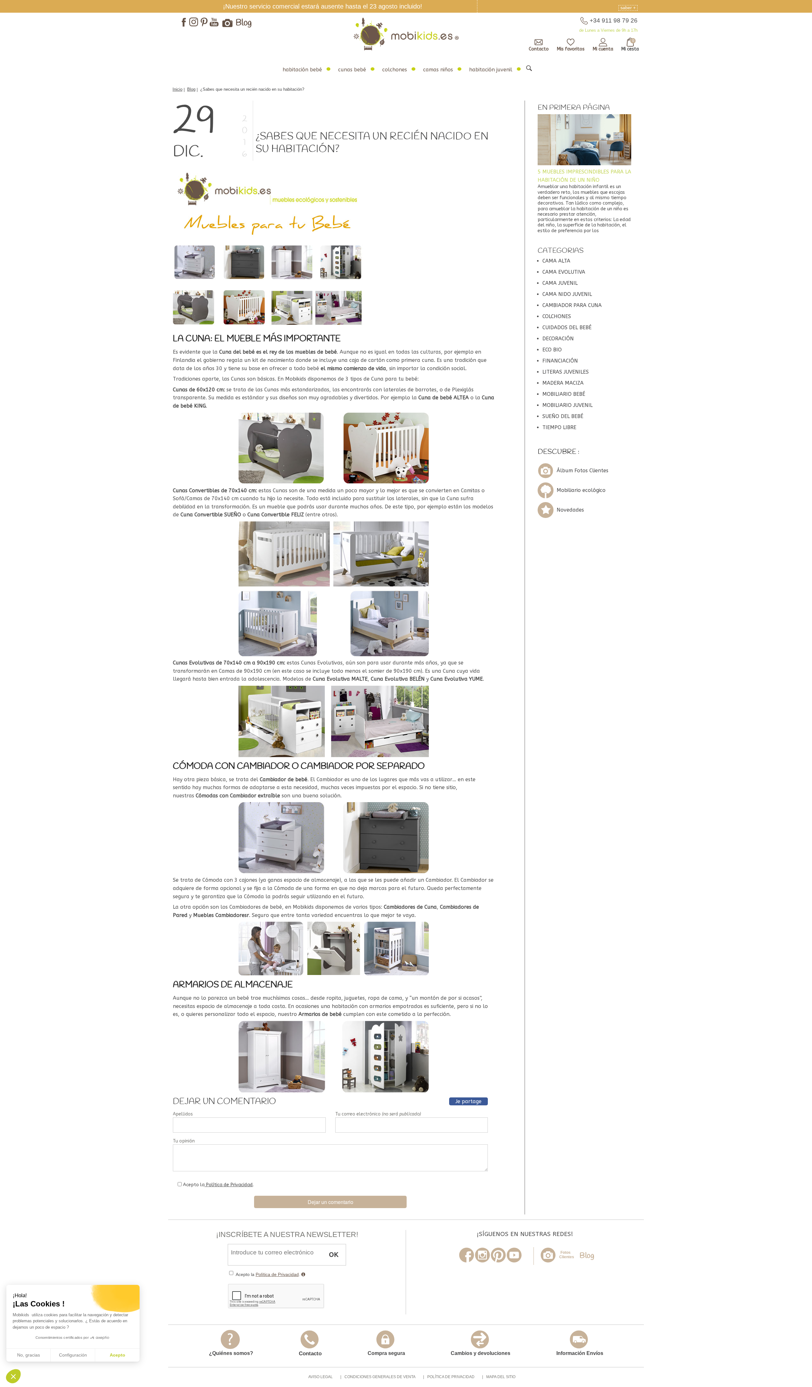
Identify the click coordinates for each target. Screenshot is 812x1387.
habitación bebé (302, 70)
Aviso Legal (320, 1377)
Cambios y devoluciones (480, 1353)
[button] (13, 1376)
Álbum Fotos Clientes (582, 471)
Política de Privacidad (229, 1184)
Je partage (468, 1101)
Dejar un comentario (330, 1202)
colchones (394, 70)
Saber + (628, 7)
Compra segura (386, 1353)
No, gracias (28, 1355)
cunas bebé (352, 70)
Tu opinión (184, 1141)
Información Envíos (579, 1353)
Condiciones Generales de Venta (380, 1377)
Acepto (117, 1355)
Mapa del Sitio (500, 1377)
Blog (244, 23)
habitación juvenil (490, 70)
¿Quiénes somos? (231, 1353)
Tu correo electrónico (378, 1114)
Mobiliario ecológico (581, 490)
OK (333, 1254)
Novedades (570, 510)
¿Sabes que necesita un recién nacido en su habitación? (372, 143)
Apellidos (183, 1114)
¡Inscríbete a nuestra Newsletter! (287, 1234)
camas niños (438, 70)
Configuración (73, 1355)
